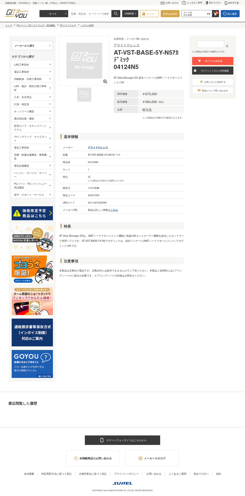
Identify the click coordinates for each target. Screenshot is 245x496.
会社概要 (29, 473)
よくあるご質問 (194, 2)
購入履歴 (232, 13)
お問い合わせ (172, 2)
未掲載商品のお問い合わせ (95, 458)
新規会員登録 (170, 13)
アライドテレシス (127, 45)
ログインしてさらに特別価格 (215, 70)
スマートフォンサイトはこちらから (126, 440)
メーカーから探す (25, 45)
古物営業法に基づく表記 (93, 473)
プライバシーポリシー (126, 473)
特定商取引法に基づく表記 (56, 473)
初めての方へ (215, 2)
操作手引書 (233, 2)
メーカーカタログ (155, 458)
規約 (218, 473)
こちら (114, 210)
